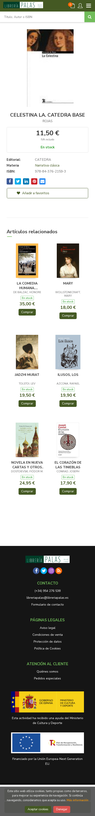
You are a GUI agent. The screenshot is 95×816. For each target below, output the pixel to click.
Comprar (27, 312)
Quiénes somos (47, 671)
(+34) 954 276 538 (47, 591)
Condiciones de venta (47, 635)
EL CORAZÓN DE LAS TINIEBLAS (68, 464)
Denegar (61, 809)
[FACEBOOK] (36, 570)
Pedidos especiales (47, 678)
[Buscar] (89, 17)
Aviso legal (47, 628)
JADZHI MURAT (27, 375)
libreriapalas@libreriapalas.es (47, 598)
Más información (77, 800)
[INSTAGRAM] (51, 570)
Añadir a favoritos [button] (35, 193)
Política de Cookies (47, 648)
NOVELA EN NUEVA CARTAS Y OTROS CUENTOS (27, 464)
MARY (68, 283)
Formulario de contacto (47, 604)
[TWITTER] (43, 570)
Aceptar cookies (38, 809)
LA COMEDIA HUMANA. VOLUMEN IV (27, 285)
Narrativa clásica (47, 165)
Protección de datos (48, 641)
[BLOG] (58, 570)
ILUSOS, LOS (68, 375)
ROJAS (47, 121)
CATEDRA (43, 159)
